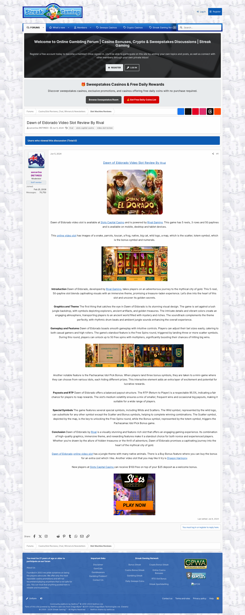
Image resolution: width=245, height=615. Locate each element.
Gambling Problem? (98, 576)
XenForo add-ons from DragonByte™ (66, 607)
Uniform (32, 598)
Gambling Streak (134, 575)
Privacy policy (199, 598)
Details (125, 607)
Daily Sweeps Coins (135, 581)
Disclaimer (98, 564)
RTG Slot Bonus (159, 578)
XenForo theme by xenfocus (102, 609)
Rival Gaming (155, 222)
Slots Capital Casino (112, 222)
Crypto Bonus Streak (159, 564)
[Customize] (41, 598)
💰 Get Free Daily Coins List (141, 99)
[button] (43, 27)
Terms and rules (182, 598)
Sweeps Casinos (108, 27)
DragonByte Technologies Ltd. (107, 607)
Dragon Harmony (177, 458)
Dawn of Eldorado (62, 453)
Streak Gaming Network (165, 27)
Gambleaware (98, 572)
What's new (59, 27)
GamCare (98, 568)
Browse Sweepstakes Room (103, 99)
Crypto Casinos (135, 27)
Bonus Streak (134, 564)
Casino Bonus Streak (134, 570)
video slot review (105, 128)
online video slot (66, 235)
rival (71, 128)
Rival (163, 162)
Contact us (167, 598)
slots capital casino (85, 128)
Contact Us (98, 580)
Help (211, 598)
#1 (217, 153)
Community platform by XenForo (76, 604)
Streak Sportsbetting (158, 584)
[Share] (213, 154)
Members (82, 27)
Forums (35, 27)
